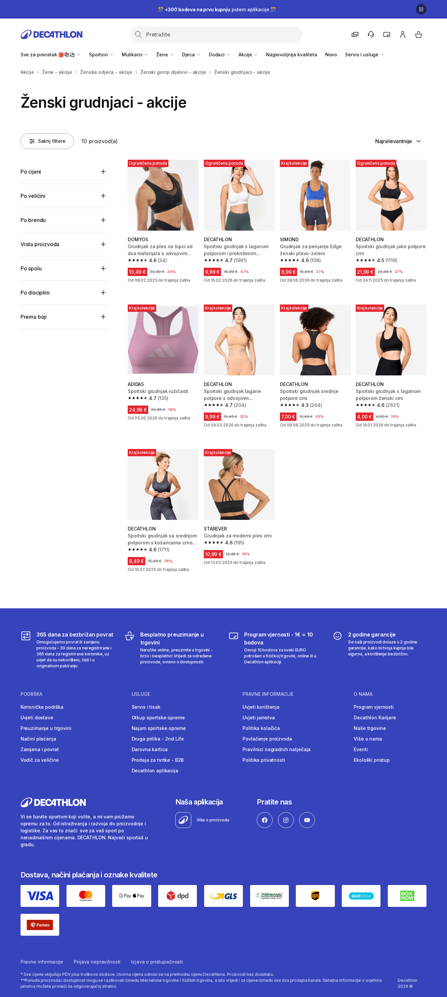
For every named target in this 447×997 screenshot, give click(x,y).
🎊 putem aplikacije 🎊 (217, 9)
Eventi (361, 749)
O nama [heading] (363, 694)
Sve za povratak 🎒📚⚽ (48, 54)
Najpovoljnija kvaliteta (291, 54)
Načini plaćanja (38, 739)
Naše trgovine (370, 728)
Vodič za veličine (40, 760)
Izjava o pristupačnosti (157, 962)
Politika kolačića (261, 728)
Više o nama (368, 739)
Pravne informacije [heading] (268, 694)
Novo (331, 54)
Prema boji (34, 316)
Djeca (189, 54)
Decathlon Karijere (375, 717)
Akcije (246, 54)
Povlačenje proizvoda (267, 739)
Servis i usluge (362, 54)
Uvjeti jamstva (259, 717)
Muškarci (133, 54)
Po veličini (33, 196)
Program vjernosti (374, 707)
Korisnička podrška (42, 707)
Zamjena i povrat (40, 749)
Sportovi (99, 54)
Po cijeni (31, 171)
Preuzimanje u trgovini (46, 728)
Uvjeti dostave (37, 717)
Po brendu (33, 220)
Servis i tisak (146, 707)
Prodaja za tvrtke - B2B (158, 760)
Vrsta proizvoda (40, 244)
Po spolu (31, 268)
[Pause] (421, 9)
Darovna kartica (150, 749)
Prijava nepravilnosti (97, 962)
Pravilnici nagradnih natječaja (277, 749)
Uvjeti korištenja (261, 707)
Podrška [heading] (31, 694)
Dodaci (217, 54)
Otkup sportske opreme (158, 717)
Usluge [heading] (141, 694)
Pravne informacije (42, 962)
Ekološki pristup (372, 760)
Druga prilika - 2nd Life (158, 739)
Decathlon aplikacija (155, 770)
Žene (162, 54)
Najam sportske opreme (159, 728)
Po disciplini (35, 292)
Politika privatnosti (264, 760)
